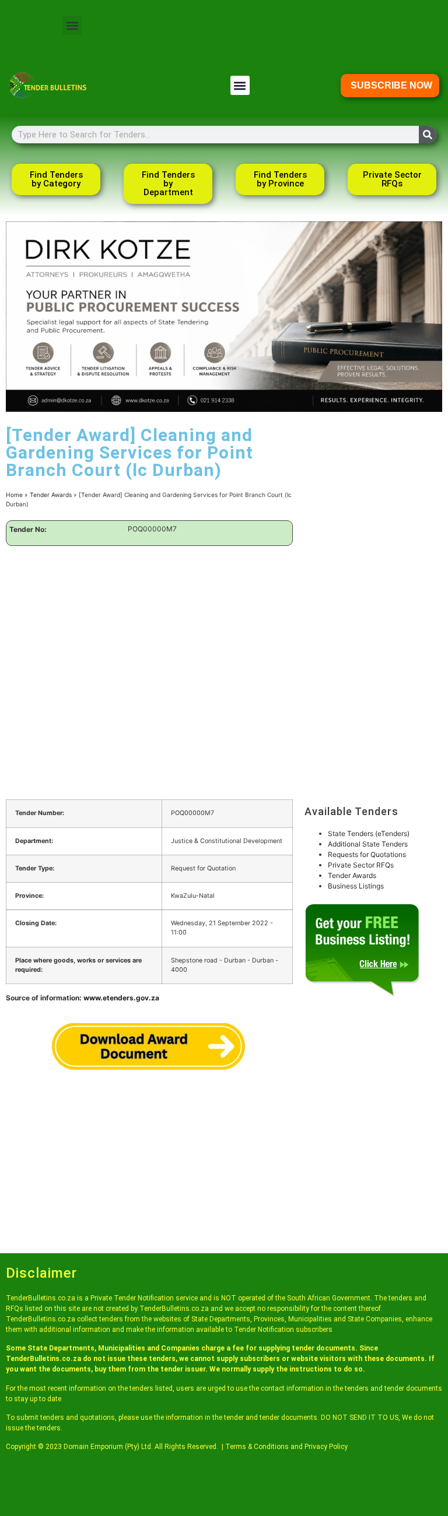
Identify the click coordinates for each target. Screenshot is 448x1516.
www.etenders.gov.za (121, 997)
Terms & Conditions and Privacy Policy (286, 1447)
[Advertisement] (149, 639)
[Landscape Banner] (224, 409)
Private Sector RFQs (361, 865)
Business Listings (356, 886)
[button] (72, 25)
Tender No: (28, 529)
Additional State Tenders (368, 844)
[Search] (427, 134)
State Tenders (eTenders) (369, 833)
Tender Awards (51, 494)
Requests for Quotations (367, 854)
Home (14, 494)
